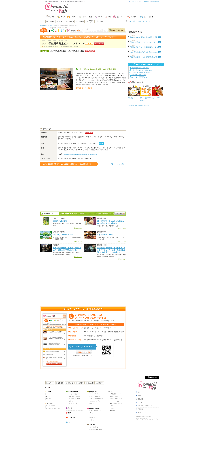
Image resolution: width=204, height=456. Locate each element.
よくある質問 (145, 1)
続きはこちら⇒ (78, 228)
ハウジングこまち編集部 (96, 398)
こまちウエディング (116, 398)
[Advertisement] (83, 60)
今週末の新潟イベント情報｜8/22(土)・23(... (144, 47)
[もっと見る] (119, 213)
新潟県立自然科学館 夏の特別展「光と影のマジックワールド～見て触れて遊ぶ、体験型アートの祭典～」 (111, 250)
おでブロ (92, 403)
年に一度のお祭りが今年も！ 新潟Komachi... (144, 52)
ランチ (49, 396)
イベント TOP (51, 405)
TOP (41, 25)
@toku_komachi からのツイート (138, 105)
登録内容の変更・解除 (96, 429)
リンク (140, 402)
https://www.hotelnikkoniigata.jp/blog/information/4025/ (80, 154)
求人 (139, 392)
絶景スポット (72, 401)
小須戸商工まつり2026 (138, 75)
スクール (92, 417)
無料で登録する (94, 427)
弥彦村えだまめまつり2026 (63, 234)
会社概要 (140, 399)
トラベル (92, 420)
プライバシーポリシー (145, 406)
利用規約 (140, 409)
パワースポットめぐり (74, 398)
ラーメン (49, 394)
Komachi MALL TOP (95, 410)
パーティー (93, 415)
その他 (113, 410)
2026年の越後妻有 (60, 221)
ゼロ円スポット (73, 403)
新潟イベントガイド (49, 25)
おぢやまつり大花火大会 (139, 77)
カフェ (49, 398)
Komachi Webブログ (95, 401)
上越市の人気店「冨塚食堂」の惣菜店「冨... (144, 37)
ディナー (92, 413)
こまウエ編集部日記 (95, 396)
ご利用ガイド (134, 1)
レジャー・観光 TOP (74, 394)
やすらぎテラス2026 (105, 234)
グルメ (113, 405)
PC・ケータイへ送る (117, 164)
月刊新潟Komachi (116, 394)
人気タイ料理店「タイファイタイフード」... (144, 42)
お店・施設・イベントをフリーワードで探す (143, 21)
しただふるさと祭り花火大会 (140, 72)
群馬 (112, 408)
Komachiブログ (94, 394)
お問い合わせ (155, 1)
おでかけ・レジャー (116, 403)
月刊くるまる (114, 396)
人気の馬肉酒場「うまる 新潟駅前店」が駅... (144, 57)
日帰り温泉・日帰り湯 (74, 396)
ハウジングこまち (116, 401)
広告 (139, 395)
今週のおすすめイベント (53, 408)
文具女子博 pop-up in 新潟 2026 (141, 70)
